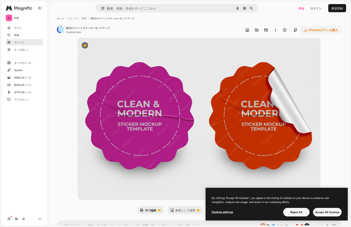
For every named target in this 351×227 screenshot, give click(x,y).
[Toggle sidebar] (40, 8)
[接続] (9, 219)
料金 (301, 8)
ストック (73, 18)
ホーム (60, 18)
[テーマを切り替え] (23, 219)
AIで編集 (148, 211)
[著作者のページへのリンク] (60, 30)
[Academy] (16, 219)
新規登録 (337, 8)
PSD (84, 18)
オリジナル (105, 46)
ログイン (316, 8)
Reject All (296, 212)
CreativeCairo (73, 32)
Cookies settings (222, 212)
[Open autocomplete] (101, 8)
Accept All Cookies (327, 212)
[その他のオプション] (275, 30)
